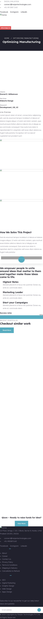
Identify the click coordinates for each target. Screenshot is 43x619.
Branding (12, 401)
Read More (7, 330)
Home (6, 38)
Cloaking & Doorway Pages (20, 507)
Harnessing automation (20, 398)
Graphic (12, 436)
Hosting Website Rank (20, 468)
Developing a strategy (19, 433)
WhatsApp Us (5, 28)
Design (11, 365)
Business (10, 510)
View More (21, 524)
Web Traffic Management (20, 362)
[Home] (3, 14)
